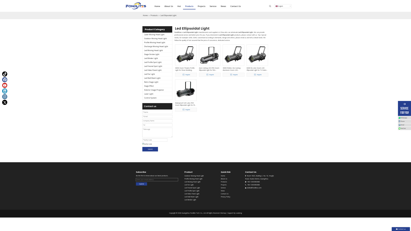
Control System (150, 98)
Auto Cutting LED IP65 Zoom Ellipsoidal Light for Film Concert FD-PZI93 (209, 69)
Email (402, 125)
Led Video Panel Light (153, 70)
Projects (224, 185)
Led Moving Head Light (153, 50)
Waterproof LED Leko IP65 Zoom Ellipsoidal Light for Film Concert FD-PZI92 (185, 104)
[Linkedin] (4, 91)
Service (223, 188)
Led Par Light (149, 74)
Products (224, 182)
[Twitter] (4, 102)
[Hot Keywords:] (270, 6)
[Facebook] (4, 79)
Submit (150, 149)
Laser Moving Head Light (154, 34)
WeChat (403, 128)
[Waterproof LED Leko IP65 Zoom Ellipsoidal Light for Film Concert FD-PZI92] (186, 90)
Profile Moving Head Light (154, 42)
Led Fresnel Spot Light (153, 66)
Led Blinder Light (151, 58)
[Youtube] (4, 85)
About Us (224, 179)
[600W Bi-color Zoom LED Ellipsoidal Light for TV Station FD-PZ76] (257, 54)
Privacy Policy (225, 197)
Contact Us (225, 194)
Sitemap (223, 213)
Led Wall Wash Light (152, 78)
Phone (403, 121)
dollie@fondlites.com (254, 188)
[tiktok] (4, 74)
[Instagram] (4, 96)
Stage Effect (149, 86)
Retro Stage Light (151, 82)
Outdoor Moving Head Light (155, 38)
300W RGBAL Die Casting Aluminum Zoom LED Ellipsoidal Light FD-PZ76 (231, 69)
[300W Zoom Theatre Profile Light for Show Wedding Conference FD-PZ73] (186, 55)
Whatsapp (404, 118)
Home (223, 176)
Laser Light (148, 94)
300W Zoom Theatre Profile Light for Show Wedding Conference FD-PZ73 (185, 69)
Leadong (239, 213)
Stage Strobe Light (151, 54)
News (223, 191)
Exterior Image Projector (154, 90)
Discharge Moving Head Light (156, 46)
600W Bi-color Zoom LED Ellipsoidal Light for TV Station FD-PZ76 (257, 69)
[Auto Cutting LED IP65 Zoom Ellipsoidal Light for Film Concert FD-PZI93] (209, 55)
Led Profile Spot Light (153, 62)
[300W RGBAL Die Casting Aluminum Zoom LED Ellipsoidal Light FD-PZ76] (233, 54)
